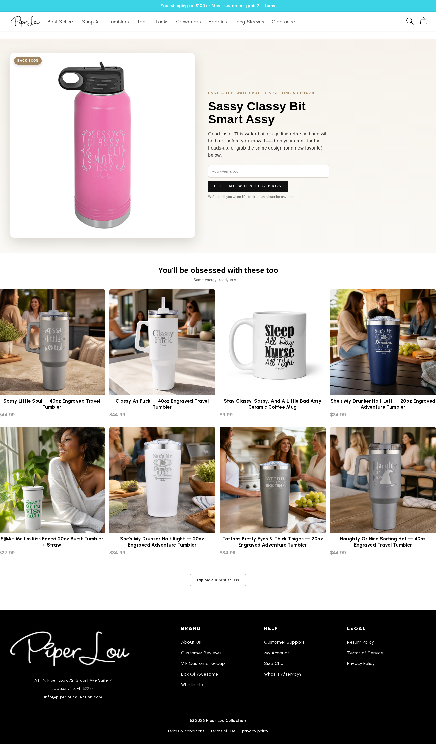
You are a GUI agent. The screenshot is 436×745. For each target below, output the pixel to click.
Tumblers (118, 22)
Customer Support (284, 642)
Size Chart (275, 663)
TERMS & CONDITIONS (186, 731)
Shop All (91, 22)
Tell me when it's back (247, 186)
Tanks (161, 22)
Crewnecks (188, 22)
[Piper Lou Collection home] (73, 648)
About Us (191, 642)
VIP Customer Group (203, 663)
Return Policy (360, 642)
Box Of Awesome (199, 674)
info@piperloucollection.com (73, 696)
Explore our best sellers (218, 580)
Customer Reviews (201, 653)
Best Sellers (61, 22)
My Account (276, 653)
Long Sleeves (249, 22)
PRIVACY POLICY (255, 731)
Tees (142, 22)
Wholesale (192, 684)
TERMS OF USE (223, 731)
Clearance (283, 22)
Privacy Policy (361, 663)
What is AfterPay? (283, 674)
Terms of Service (365, 653)
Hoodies (218, 22)
